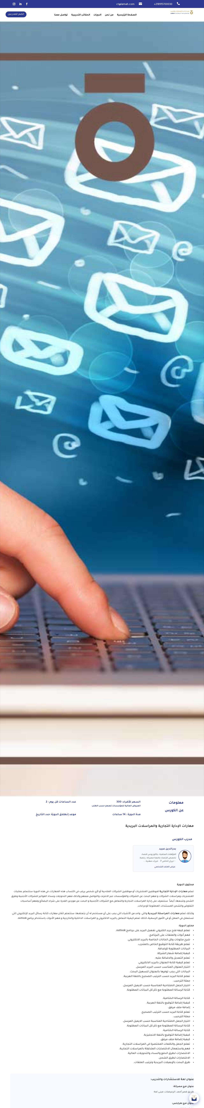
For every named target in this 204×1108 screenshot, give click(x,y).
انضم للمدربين (16, 14)
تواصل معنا (61, 15)
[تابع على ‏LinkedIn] (20, 4)
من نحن (109, 15)
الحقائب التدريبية (80, 15)
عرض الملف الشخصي (164, 867)
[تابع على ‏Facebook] (26, 4)
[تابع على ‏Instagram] (14, 4)
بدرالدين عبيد (167, 849)
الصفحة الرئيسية (127, 15)
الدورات (97, 15)
